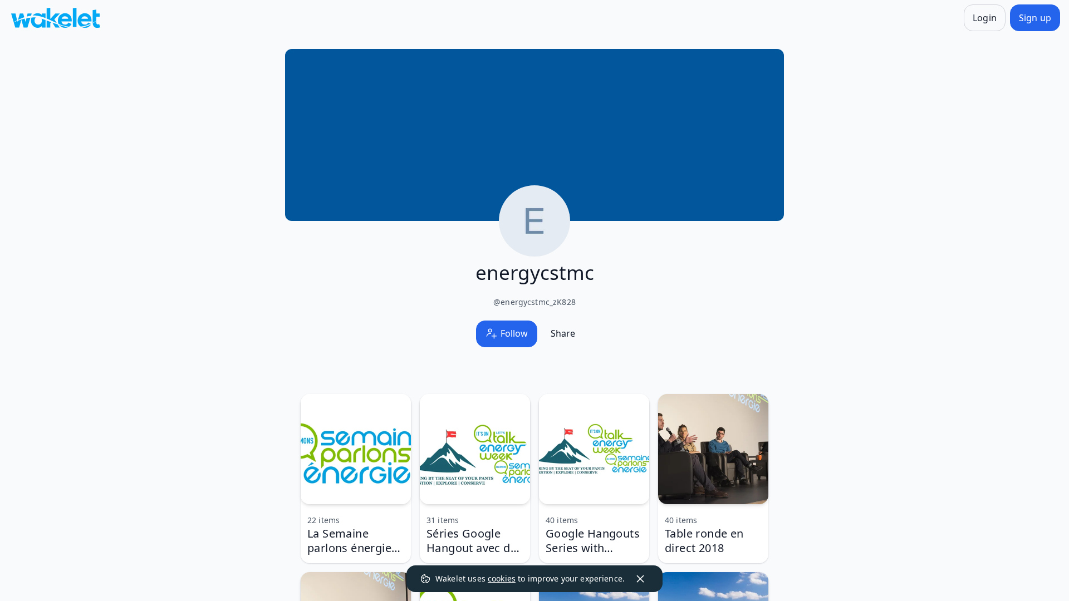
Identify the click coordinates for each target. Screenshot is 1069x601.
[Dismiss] (640, 579)
